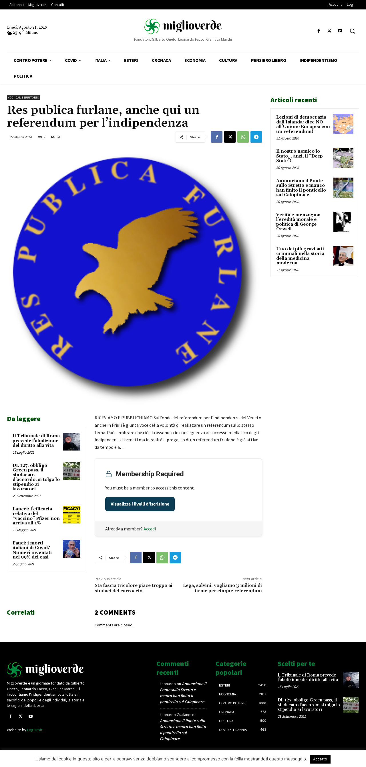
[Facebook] (319, 31)
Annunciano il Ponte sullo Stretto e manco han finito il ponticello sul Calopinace (301, 188)
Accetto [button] (320, 759)
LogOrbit (34, 729)
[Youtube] (340, 31)
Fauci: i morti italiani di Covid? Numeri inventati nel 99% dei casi (32, 550)
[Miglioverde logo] (48, 670)
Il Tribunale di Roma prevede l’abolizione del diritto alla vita (36, 440)
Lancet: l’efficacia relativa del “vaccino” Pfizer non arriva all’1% (36, 516)
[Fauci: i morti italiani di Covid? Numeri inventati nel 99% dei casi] (72, 549)
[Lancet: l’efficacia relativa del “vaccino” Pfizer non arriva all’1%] (72, 515)
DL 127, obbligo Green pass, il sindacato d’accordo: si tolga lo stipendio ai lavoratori (36, 477)
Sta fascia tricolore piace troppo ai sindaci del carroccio (133, 588)
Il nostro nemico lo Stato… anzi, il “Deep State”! (299, 156)
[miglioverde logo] (183, 26)
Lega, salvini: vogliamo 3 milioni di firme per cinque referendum (222, 588)
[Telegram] (256, 137)
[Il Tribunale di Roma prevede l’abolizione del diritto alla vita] (72, 442)
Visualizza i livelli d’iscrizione (140, 504)
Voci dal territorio (23, 97)
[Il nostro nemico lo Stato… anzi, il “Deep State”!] (343, 158)
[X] (329, 31)
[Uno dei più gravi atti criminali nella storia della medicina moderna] (343, 256)
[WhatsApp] (243, 137)
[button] (352, 31)
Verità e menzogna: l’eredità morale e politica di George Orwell (298, 222)
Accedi (150, 529)
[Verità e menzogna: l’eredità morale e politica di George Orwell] (343, 222)
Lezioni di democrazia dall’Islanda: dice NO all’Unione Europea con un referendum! (303, 124)
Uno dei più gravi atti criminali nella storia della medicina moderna (300, 256)
